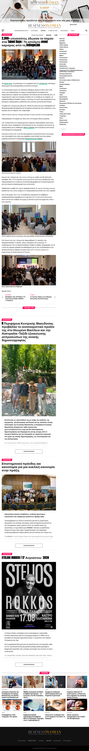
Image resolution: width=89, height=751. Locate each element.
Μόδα (61, 86)
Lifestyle (43, 30)
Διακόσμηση (63, 62)
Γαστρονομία (63, 57)
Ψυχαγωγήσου (63, 122)
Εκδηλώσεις (63, 66)
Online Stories (63, 47)
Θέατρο (61, 82)
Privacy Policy (32, 740)
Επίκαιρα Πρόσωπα (65, 73)
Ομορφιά (62, 92)
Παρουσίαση (63, 97)
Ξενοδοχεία (63, 88)
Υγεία (72, 30)
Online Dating (63, 45)
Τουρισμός (34, 30)
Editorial (61, 38)
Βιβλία (61, 55)
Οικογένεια (64, 30)
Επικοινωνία (67, 740)
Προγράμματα (63, 99)
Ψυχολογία (62, 124)
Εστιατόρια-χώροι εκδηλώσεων (69, 80)
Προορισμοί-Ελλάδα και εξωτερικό (70, 103)
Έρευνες (62, 78)
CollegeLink (43, 83)
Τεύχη (61, 111)
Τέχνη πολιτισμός (37, 35)
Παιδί (61, 95)
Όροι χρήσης (22, 740)
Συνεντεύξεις (53, 30)
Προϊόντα (62, 101)
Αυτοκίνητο (62, 53)
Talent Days (8, 83)
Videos (61, 49)
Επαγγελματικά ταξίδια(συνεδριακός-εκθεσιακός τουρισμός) (71, 71)
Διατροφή (62, 64)
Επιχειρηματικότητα (21, 30)
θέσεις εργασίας (29, 127)
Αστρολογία (63, 51)
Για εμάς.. (41, 740)
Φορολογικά (63, 120)
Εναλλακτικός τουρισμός (67, 68)
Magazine (48, 35)
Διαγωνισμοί (63, 60)
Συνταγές (62, 109)
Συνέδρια (62, 105)
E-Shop (56, 35)
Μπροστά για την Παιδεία (33, 139)
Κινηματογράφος (64, 84)
